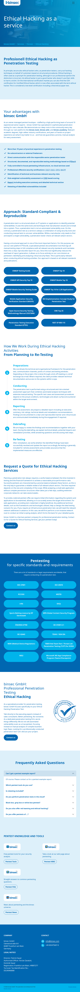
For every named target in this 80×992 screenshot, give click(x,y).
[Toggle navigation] (73, 3)
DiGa (59, 604)
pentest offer (25, 498)
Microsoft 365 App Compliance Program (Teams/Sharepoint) (58, 656)
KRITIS (58, 594)
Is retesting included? (15, 791)
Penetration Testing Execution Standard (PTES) (21, 324)
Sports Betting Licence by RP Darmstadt (21, 614)
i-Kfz (21, 604)
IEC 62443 (21, 634)
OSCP (47, 170)
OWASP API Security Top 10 (21, 280)
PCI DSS (21, 594)
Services (20, 44)
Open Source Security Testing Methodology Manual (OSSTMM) (21, 312)
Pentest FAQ (11, 887)
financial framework (24, 480)
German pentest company (28, 517)
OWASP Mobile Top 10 (59, 280)
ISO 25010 (59, 585)
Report (11, 182)
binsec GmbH (9, 44)
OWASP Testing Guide (21, 271)
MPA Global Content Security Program (59, 613)
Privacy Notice (72, 987)
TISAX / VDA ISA (58, 634)
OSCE (52, 170)
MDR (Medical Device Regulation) (21, 644)
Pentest (30, 44)
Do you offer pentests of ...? (17, 814)
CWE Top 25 (58, 311)
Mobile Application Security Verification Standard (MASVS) (21, 300)
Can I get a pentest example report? (20, 773)
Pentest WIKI (49, 861)
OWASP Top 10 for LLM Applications (58, 289)
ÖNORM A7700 (21, 625)
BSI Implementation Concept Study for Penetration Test (59, 300)
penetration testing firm (25, 719)
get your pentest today (47, 519)
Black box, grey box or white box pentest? (23, 802)
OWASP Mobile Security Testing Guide (21, 289)
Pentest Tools (11, 861)
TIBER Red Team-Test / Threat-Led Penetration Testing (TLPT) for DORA (59, 645)
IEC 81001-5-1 (58, 625)
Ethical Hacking (42, 44)
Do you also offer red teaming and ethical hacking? (27, 808)
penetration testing (34, 704)
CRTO (58, 170)
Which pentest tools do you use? (19, 785)
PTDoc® (72, 161)
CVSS (45, 178)
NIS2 (21, 655)
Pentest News (11, 912)
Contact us (10, 525)
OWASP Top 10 (59, 271)
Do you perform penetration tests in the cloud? (25, 797)
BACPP (63, 170)
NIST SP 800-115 (58, 323)
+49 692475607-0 (52, 945)
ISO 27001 (21, 585)
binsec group (7, 988)
